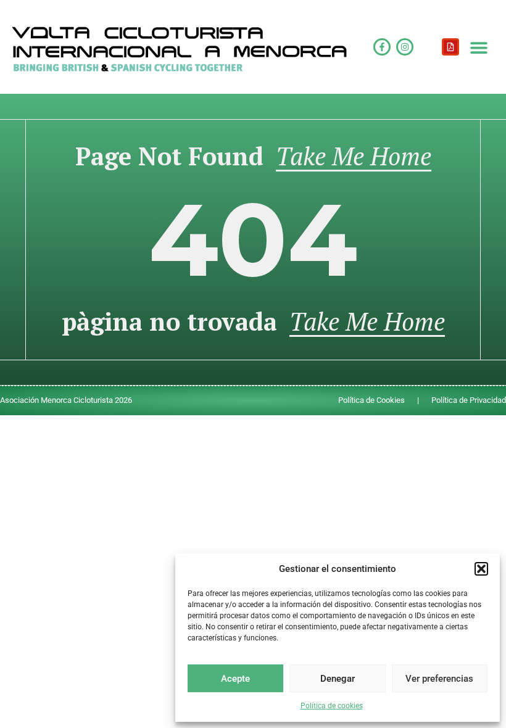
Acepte (235, 678)
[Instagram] (404, 47)
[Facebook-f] (382, 47)
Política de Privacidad (468, 400)
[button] (481, 569)
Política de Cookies (371, 400)
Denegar (337, 678)
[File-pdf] (450, 47)
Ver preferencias (439, 678)
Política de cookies (332, 705)
